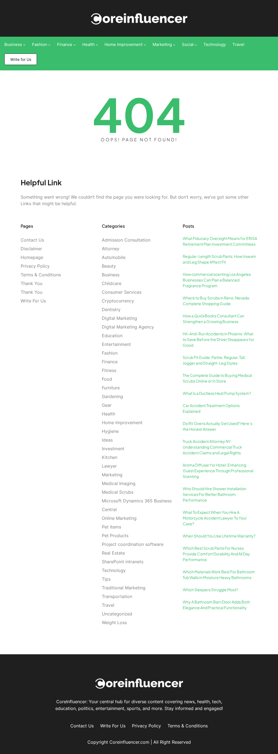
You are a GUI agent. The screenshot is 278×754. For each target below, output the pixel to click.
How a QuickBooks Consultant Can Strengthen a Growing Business (213, 318)
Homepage (32, 257)
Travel (108, 605)
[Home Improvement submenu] (145, 44)
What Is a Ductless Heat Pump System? (217, 393)
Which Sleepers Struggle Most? (210, 589)
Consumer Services (121, 292)
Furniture (111, 387)
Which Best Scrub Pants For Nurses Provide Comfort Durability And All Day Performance (216, 554)
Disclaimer (31, 248)
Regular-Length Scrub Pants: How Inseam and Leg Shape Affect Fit (219, 259)
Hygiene (110, 431)
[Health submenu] (97, 44)
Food (107, 379)
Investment (113, 448)
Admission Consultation (126, 240)
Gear (107, 405)
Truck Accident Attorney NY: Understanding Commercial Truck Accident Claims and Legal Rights (212, 447)
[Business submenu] (24, 44)
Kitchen (109, 457)
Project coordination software (132, 544)
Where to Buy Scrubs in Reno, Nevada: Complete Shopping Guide (216, 300)
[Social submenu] (195, 44)
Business (110, 274)
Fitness (109, 370)
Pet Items (111, 527)
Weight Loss (114, 622)
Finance (110, 361)
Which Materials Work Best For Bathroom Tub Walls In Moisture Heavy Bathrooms (219, 574)
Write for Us (20, 59)
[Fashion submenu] (49, 44)
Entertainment (116, 344)
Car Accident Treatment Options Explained (211, 408)
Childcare (111, 283)
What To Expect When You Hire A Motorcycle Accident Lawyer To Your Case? (215, 518)
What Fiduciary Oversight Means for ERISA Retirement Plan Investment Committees (220, 241)
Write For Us (33, 301)
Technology (114, 570)
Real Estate (113, 553)
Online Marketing (119, 518)
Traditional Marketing (124, 587)
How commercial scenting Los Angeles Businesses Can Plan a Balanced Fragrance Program (217, 280)
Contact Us (32, 240)
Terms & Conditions (41, 274)
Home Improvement (122, 422)
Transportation (117, 596)
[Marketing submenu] (174, 44)
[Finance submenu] (74, 44)
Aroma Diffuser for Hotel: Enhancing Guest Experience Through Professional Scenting (218, 470)
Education (112, 335)
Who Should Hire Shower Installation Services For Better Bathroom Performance (214, 494)
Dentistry (111, 309)
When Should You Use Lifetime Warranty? (219, 535)
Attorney (110, 248)
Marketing (112, 474)
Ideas (107, 440)
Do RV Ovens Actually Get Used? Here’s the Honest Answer (217, 426)
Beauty (109, 266)
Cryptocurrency (118, 301)
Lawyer (109, 466)
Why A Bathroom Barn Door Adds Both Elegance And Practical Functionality (216, 604)
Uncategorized (117, 614)
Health (108, 414)
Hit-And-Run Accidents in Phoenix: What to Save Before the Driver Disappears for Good (218, 339)
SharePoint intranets (122, 561)
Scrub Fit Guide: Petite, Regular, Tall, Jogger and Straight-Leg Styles (214, 360)
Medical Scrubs (117, 492)
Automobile (113, 257)
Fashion (110, 353)
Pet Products (115, 535)
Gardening (112, 396)
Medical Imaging (118, 483)
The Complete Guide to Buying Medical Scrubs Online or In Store (217, 378)
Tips (106, 579)
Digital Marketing (119, 318)
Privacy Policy (35, 266)
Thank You (31, 283)
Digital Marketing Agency (128, 327)
